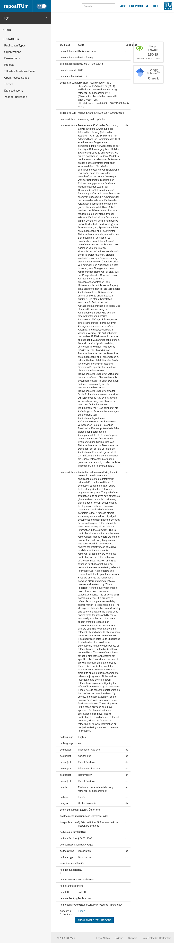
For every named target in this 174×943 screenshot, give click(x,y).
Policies (119, 938)
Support (132, 938)
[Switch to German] (42, 6)
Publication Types (15, 45)
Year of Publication (15, 97)
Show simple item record (94, 920)
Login (6, 18)
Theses (8, 84)
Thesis (81, 911)
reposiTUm (16, 5)
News (7, 30)
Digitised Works (13, 90)
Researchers (12, 58)
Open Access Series (16, 77)
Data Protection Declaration (156, 938)
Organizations (12, 52)
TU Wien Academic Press (19, 71)
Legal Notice (103, 938)
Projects (9, 65)
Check (153, 78)
